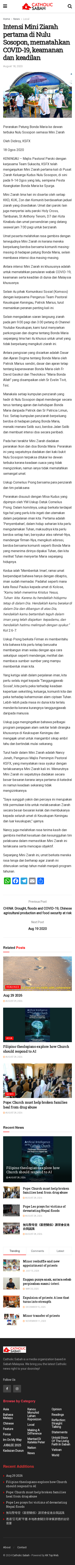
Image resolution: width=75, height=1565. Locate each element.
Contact (22, 1547)
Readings (12, 987)
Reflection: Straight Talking (59, 1423)
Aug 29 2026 (12, 995)
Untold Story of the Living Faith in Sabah (61, 1441)
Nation (32, 1447)
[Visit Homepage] (37, 6)
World (55, 1455)
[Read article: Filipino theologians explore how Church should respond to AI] (37, 1025)
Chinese (8, 1423)
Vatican (57, 1449)
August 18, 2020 (12, 66)
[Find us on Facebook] (7, 1388)
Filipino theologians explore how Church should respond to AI (36, 1048)
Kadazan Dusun (13, 1450)
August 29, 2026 (13, 1001)
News (16, 19)
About (7, 1547)
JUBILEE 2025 (12, 1445)
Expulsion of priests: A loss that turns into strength (46, 1300)
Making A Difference (35, 1431)
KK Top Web (51, 1555)
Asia (9, 1038)
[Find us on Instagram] (17, 1388)
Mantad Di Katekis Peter (36, 1440)
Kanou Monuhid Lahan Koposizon (34, 1414)
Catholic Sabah (21, 1555)
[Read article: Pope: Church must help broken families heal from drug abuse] (37, 1080)
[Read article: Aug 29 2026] (37, 973)
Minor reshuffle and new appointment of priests (41, 1263)
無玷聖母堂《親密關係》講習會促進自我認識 (35, 1513)
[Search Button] (70, 6)
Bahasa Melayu (8, 1416)
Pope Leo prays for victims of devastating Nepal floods (44, 1208)
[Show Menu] (5, 6)
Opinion (57, 1409)
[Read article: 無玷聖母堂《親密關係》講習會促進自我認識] (11, 1229)
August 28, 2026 (13, 1057)
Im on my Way (12, 1439)
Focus (7, 1434)
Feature (8, 1429)
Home (6, 19)
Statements (60, 1432)
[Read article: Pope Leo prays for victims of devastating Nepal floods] (11, 1210)
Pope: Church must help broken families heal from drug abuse (35, 1104)
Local (26, 19)
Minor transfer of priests (41, 1316)
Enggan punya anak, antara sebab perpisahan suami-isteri (47, 1281)
